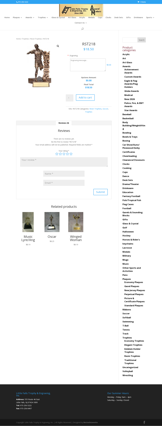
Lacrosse (127, 247)
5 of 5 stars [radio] (71, 153)
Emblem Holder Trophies (132, 350)
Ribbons (127, 309)
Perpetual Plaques (134, 294)
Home (7, 18)
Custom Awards (132, 76)
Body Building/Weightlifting (134, 125)
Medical (128, 95)
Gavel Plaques (131, 286)
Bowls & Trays (130, 136)
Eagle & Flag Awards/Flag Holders (131, 84)
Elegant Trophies (133, 344)
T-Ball (126, 325)
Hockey (126, 235)
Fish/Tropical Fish (132, 200)
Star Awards (130, 110)
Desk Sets (118, 18)
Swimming (128, 321)
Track (125, 333)
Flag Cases (128, 204)
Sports (149, 18)
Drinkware (138, 18)
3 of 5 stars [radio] (63, 153)
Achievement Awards (131, 71)
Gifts (128, 18)
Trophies (42, 18)
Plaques (16, 18)
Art (124, 58)
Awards (29, 18)
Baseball (127, 114)
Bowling (127, 132)
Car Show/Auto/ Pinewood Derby (131, 146)
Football (127, 208)
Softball (127, 317)
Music (126, 263)
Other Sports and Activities (132, 269)
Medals (91, 18)
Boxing (126, 140)
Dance (126, 176)
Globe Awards (131, 91)
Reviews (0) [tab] (64, 123)
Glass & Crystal (58, 18)
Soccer (105, 109)
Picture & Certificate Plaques (134, 300)
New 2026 (129, 99)
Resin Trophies (36, 39)
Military (127, 255)
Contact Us (80, 23)
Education (128, 192)
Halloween (128, 231)
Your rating (64, 151)
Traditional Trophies (130, 362)
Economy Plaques (133, 282)
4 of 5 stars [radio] (67, 153)
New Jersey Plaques (134, 290)
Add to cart (85, 97)
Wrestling (128, 375)
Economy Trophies (134, 340)
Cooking (127, 168)
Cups (100, 18)
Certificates (129, 151)
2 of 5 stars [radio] (60, 153)
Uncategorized (130, 367)
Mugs (125, 259)
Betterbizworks (90, 422)
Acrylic (82, 18)
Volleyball (128, 371)
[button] (58, 46)
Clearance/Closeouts (134, 159)
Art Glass (72, 18)
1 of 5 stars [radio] (56, 153)
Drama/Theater (131, 184)
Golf (125, 227)
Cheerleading (130, 156)
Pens (125, 274)
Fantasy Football (131, 196)
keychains (128, 243)
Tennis (126, 329)
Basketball (128, 118)
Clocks (108, 18)
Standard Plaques (133, 305)
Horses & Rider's (131, 239)
